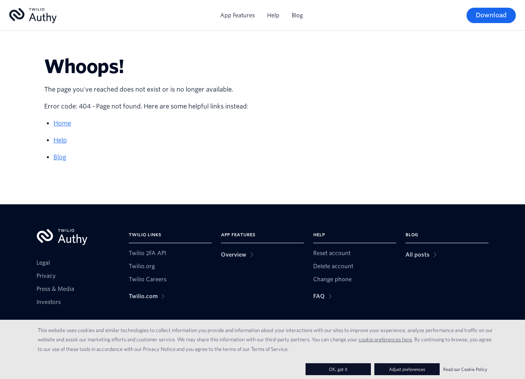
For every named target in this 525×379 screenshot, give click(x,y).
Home (62, 123)
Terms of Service (269, 349)
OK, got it (338, 369)
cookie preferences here (385, 339)
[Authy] (32, 15)
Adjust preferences (407, 369)
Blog (297, 15)
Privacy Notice (159, 349)
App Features (237, 15)
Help (273, 15)
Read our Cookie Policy (465, 369)
